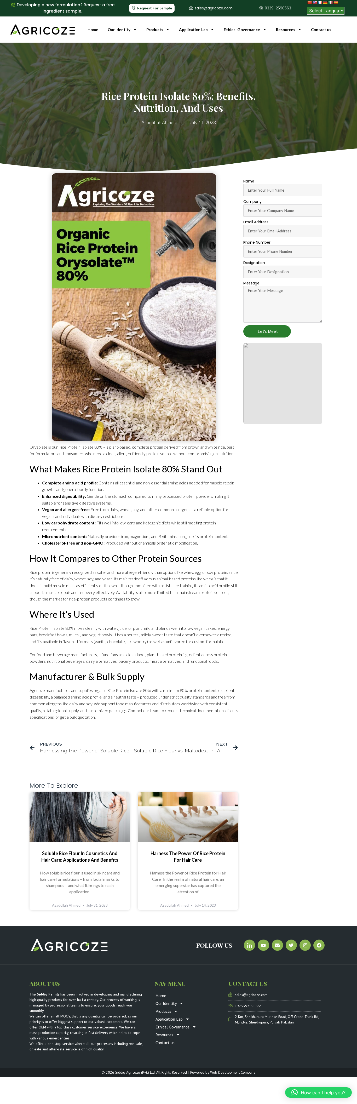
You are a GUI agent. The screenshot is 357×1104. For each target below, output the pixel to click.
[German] (325, 3)
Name (248, 181)
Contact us (321, 29)
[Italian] (330, 3)
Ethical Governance (242, 29)
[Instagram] (305, 945)
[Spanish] (335, 3)
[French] (320, 3)
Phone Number (256, 242)
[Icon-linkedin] (249, 945)
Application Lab (193, 29)
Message (251, 283)
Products (154, 29)
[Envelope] (277, 945)
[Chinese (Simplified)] (309, 3)
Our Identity (119, 29)
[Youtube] (263, 945)
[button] (318, 1092)
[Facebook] (319, 945)
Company (252, 201)
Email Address (255, 222)
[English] (314, 3)
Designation (254, 262)
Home (93, 29)
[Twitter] (291, 945)
